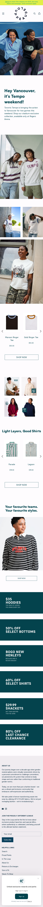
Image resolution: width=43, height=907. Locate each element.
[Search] (34, 13)
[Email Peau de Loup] (2, 808)
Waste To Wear (7, 874)
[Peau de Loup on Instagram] (6, 808)
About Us (5, 863)
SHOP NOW (21, 357)
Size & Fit (5, 870)
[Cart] (39, 13)
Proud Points (6, 855)
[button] (2, 331)
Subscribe (7, 840)
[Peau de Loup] (21, 13)
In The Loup (6, 859)
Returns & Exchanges (10, 866)
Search (4, 851)
